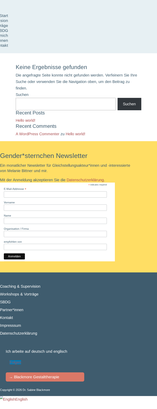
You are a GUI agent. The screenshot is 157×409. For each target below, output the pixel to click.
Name (7, 215)
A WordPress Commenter (37, 134)
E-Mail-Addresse (15, 189)
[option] (14, 399)
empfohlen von (13, 241)
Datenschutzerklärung (85, 180)
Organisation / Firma (16, 228)
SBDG (5, 302)
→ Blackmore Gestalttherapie (34, 377)
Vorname (9, 202)
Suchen (22, 95)
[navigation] (78, 399)
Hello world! (25, 120)
